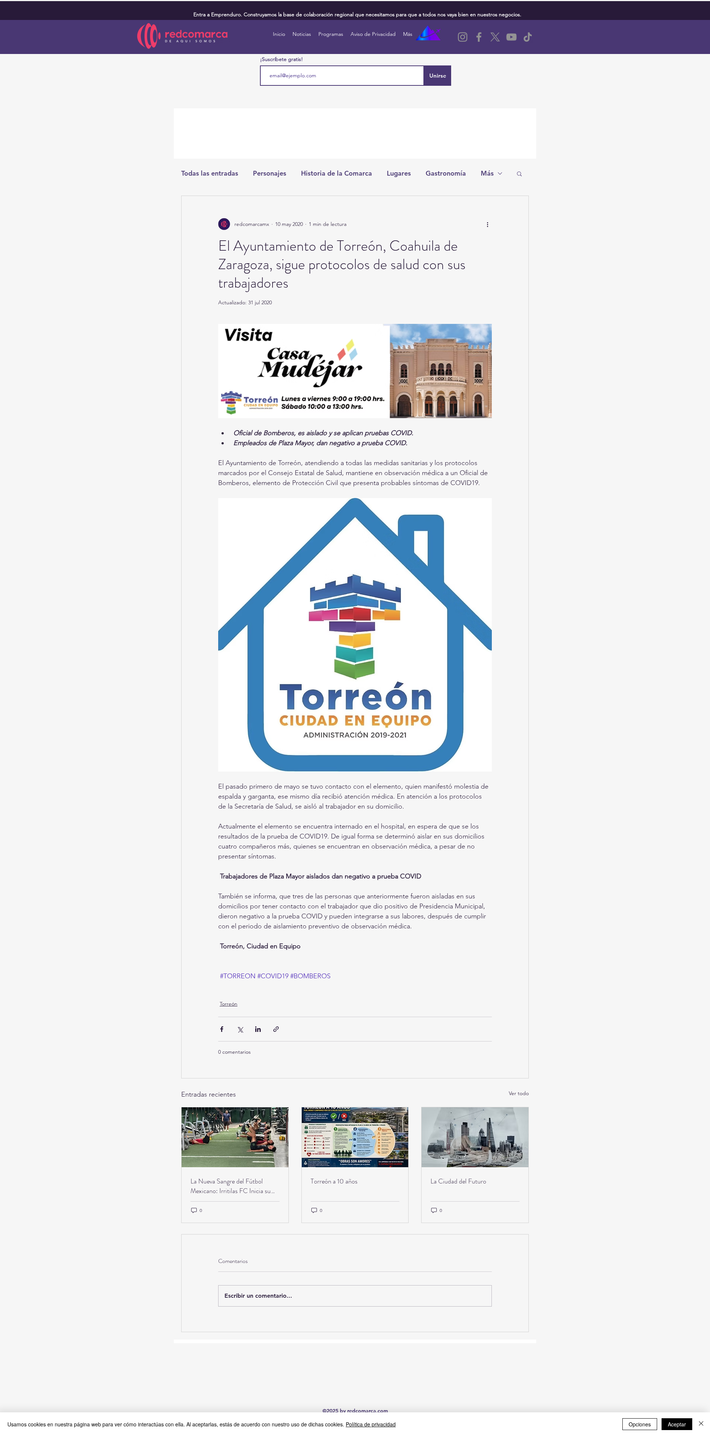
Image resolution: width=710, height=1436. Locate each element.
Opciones (640, 1424)
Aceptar (677, 1424)
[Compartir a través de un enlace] (276, 1029)
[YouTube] (511, 37)
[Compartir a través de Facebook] (221, 1029)
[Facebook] (479, 37)
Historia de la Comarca (336, 173)
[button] (519, 173)
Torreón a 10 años (334, 1181)
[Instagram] (462, 37)
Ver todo (519, 1093)
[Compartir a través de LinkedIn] (257, 1029)
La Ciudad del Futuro (458, 1181)
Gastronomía (446, 173)
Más (487, 173)
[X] (495, 37)
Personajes (269, 173)
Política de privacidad (371, 1424)
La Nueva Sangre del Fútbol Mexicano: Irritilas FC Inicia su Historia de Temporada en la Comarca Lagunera (230, 1186)
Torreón (228, 1003)
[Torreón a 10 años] (355, 1137)
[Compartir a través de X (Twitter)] (239, 1029)
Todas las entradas (209, 173)
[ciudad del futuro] (475, 1137)
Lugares (399, 173)
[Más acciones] (487, 224)
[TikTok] (527, 37)
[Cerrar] (701, 1424)
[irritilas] (235, 1137)
